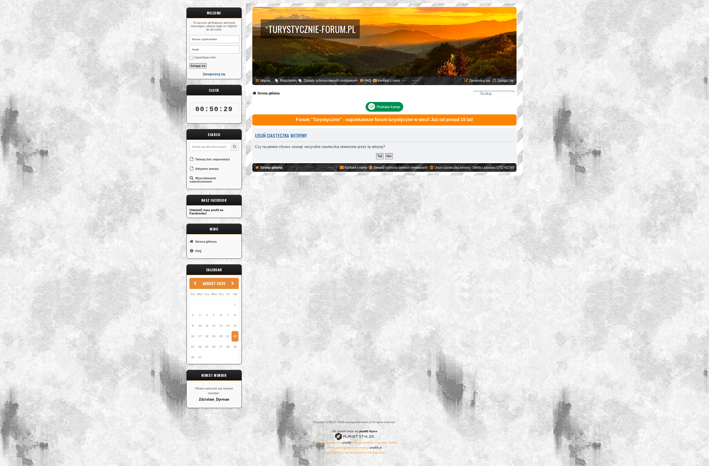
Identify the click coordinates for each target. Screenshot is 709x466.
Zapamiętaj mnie (204, 57)
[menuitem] (365, 81)
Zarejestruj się (214, 74)
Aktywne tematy (206, 168)
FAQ (198, 251)
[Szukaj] (234, 147)
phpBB (346, 442)
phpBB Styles (368, 431)
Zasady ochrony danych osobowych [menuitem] (331, 81)
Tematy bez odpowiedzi (212, 159)
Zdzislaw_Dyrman (214, 399)
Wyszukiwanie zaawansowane (202, 179)
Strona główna (205, 241)
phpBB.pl (376, 447)
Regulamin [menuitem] (288, 81)
